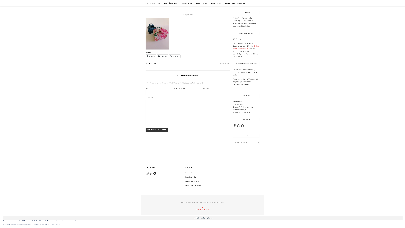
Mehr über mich (171, 3)
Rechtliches (201, 3)
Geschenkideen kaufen (235, 3)
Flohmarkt (216, 3)
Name (148, 88)
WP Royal (195, 202)
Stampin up (187, 3)
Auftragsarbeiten (218, 202)
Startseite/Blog (153, 3)
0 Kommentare (225, 63)
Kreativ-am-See (153, 63)
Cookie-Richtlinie (55, 225)
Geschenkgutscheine (206, 202)
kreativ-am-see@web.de (241, 112)
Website (206, 88)
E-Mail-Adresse (180, 88)
